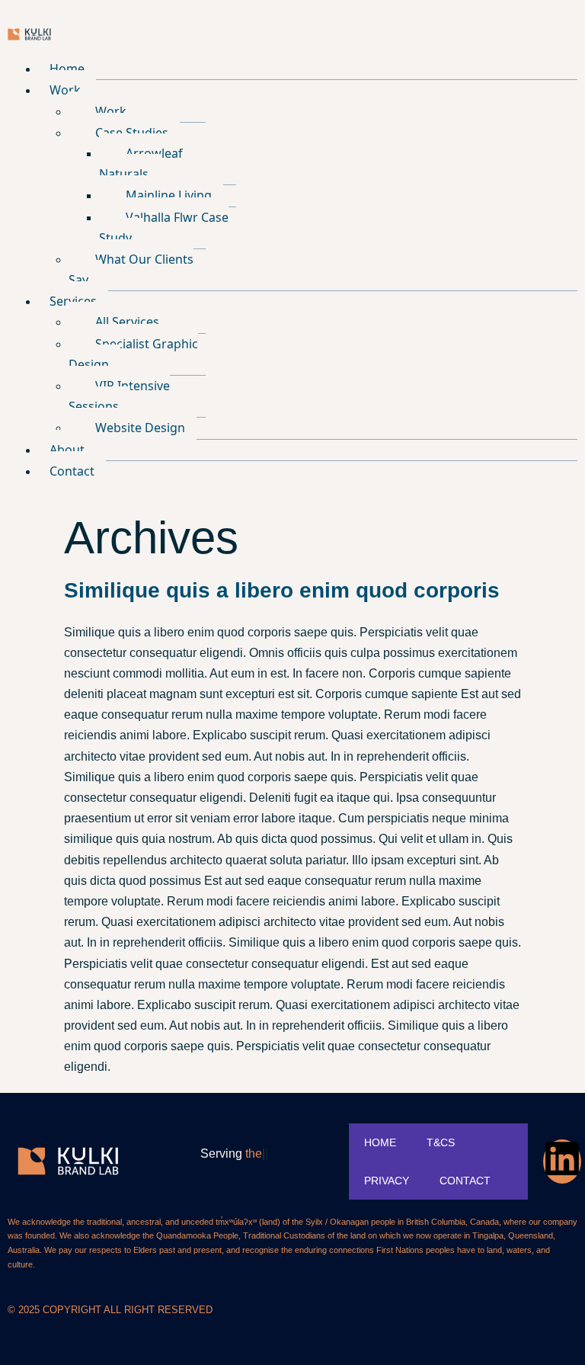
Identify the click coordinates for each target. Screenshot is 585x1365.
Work (65, 90)
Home (67, 68)
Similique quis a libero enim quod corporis (282, 590)
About (67, 449)
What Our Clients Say (131, 269)
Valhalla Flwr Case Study (164, 227)
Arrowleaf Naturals (141, 163)
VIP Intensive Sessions (119, 396)
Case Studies (131, 132)
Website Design (140, 427)
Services (73, 301)
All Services (127, 321)
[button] (307, 90)
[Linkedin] (562, 1161)
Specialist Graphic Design (133, 354)
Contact (72, 471)
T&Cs (441, 1142)
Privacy (386, 1180)
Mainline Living (169, 195)
